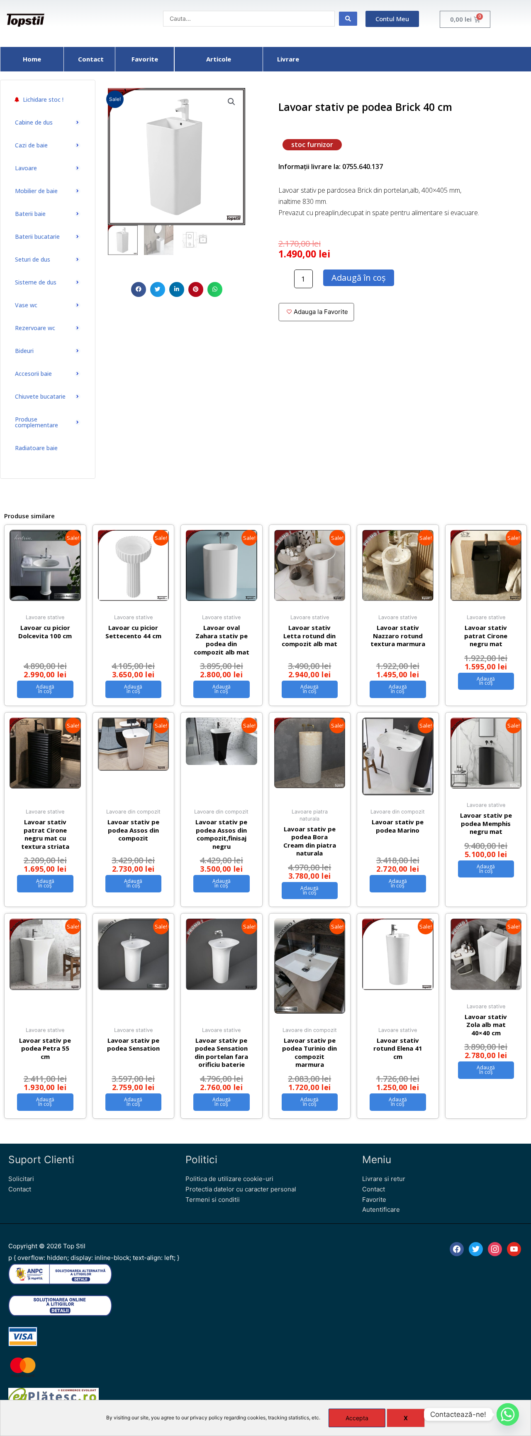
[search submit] (348, 19)
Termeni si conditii (212, 1199)
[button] (138, 289)
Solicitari (21, 1179)
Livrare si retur (383, 1179)
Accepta (357, 1417)
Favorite (374, 1199)
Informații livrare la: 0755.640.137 (330, 166)
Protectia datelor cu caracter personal (240, 1189)
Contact (19, 1189)
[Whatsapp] (508, 1414)
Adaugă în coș (358, 277)
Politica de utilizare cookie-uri (229, 1179)
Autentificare (381, 1209)
